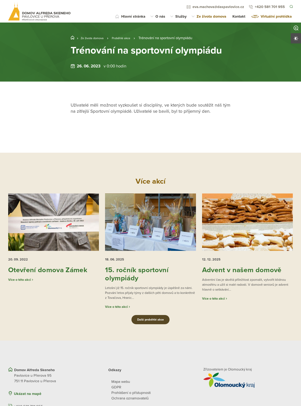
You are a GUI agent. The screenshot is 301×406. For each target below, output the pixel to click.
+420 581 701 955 (269, 7)
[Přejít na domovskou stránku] (39, 11)
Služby (181, 16)
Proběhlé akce (129, 38)
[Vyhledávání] (291, 7)
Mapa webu (120, 396)
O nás (160, 16)
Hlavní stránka (133, 16)
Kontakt (238, 16)
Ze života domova (211, 16)
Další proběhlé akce (150, 334)
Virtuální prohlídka (276, 16)
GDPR (116, 402)
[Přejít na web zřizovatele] (248, 395)
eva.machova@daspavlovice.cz (217, 7)
